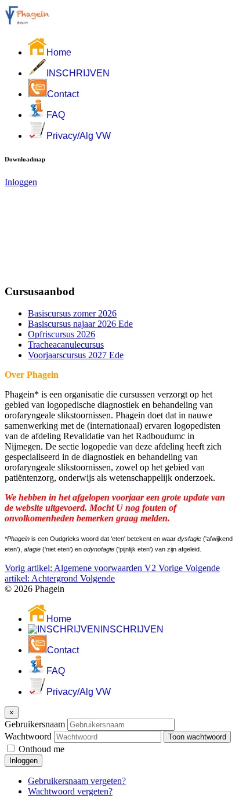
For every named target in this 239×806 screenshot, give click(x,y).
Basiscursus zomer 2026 (72, 313)
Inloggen (21, 182)
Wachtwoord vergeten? (70, 791)
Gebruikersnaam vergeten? (77, 781)
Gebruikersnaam (35, 724)
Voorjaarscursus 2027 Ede (76, 355)
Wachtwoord (28, 736)
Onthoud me (41, 749)
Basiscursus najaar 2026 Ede (80, 324)
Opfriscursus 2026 (61, 334)
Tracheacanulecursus (66, 344)
